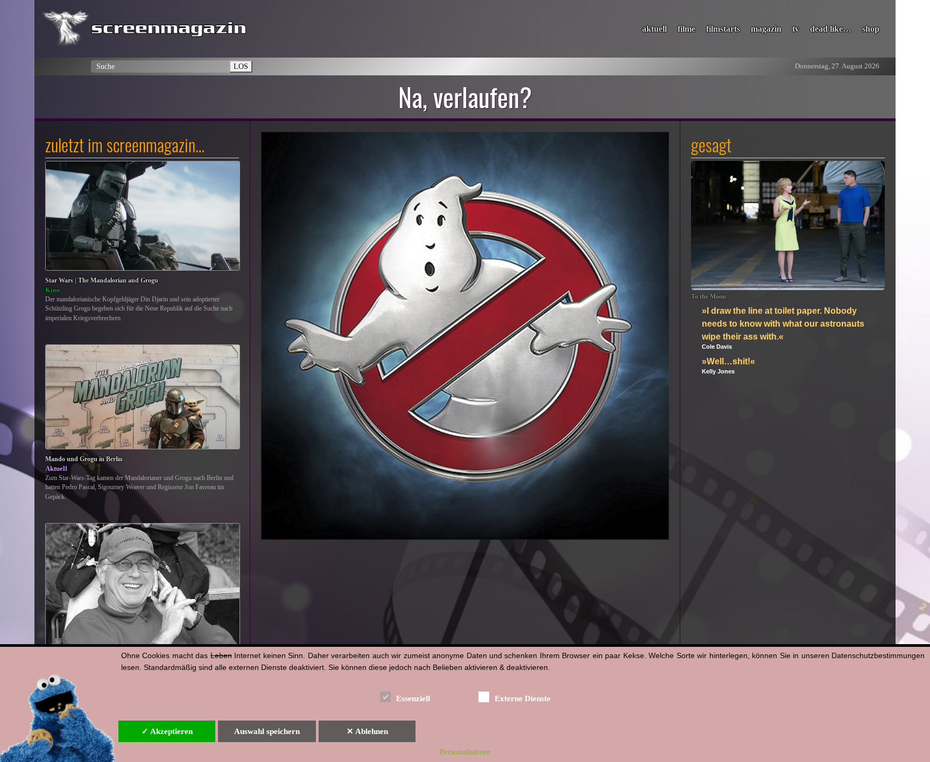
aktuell (654, 28)
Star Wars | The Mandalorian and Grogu (101, 280)
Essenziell (413, 698)
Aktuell (56, 468)
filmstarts (723, 28)
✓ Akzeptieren (167, 731)
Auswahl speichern (267, 731)
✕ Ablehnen (367, 731)
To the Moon (708, 296)
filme (686, 28)
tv (795, 28)
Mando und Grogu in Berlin (84, 459)
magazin (766, 28)
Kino (52, 290)
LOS (241, 66)
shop (870, 28)
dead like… (830, 28)
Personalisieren (465, 751)
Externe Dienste (523, 698)
